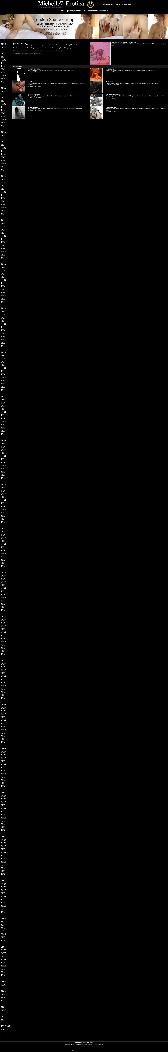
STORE (94, 1044)
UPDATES (73, 1044)
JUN (3, 66)
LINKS (87, 1046)
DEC (3, 47)
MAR (3, 75)
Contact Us (103, 11)
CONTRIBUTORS (88, 1044)
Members (108, 4)
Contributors (92, 11)
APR (3, 72)
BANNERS (78, 1046)
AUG (3, 59)
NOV (3, 50)
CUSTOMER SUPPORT (94, 1046)
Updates (69, 11)
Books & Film (80, 11)
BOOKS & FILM (79, 1044)
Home (62, 11)
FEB (3, 78)
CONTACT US (100, 1044)
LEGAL (83, 1046)
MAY (3, 69)
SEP (3, 56)
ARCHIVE (6, 1029)
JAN (3, 81)
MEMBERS (78, 1042)
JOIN (84, 1042)
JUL (3, 62)
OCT (3, 53)
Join (117, 4)
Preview (126, 4)
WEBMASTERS (71, 1046)
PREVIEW (90, 1042)
